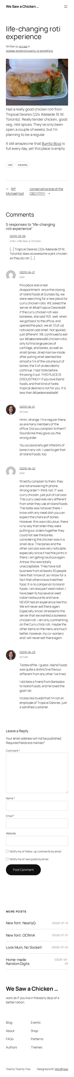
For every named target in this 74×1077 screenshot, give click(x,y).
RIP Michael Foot (15, 191)
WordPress (61, 1069)
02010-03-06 (18, 236)
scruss (23, 46)
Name (10, 798)
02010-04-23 (27, 652)
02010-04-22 (27, 468)
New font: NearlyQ (21, 923)
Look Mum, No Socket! (24, 947)
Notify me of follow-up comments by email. (36, 851)
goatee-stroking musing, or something (29, 51)
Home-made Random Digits (18, 962)
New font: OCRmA (20, 935)
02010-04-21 (27, 272)
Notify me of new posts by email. (29, 859)
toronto (22, 165)
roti (10, 165)
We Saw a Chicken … (22, 6)
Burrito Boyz (52, 143)
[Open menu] (65, 6)
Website (11, 833)
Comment (13, 750)
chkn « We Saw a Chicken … (26, 241)
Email (10, 816)
